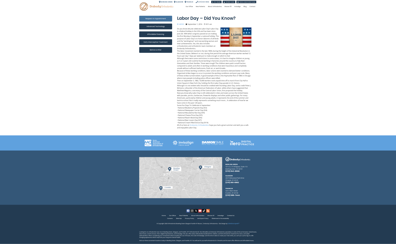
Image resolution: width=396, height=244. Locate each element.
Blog (245, 7)
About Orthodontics (197, 215)
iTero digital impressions (165, 234)
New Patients (183, 215)
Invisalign (221, 215)
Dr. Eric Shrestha (203, 232)
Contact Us (230, 215)
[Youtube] (200, 211)
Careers (170, 218)
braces (245, 232)
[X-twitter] (196, 211)
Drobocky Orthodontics (199, 125)
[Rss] (208, 211)
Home (164, 215)
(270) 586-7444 (232, 195)
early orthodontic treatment (201, 234)
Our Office (172, 215)
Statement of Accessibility (220, 218)
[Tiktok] (204, 211)
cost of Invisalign (198, 235)
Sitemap (179, 218)
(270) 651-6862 (232, 182)
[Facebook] (188, 211)
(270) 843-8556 (232, 171)
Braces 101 (211, 215)
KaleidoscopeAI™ (233, 224)
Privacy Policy (189, 218)
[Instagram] (192, 211)
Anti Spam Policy (202, 218)
